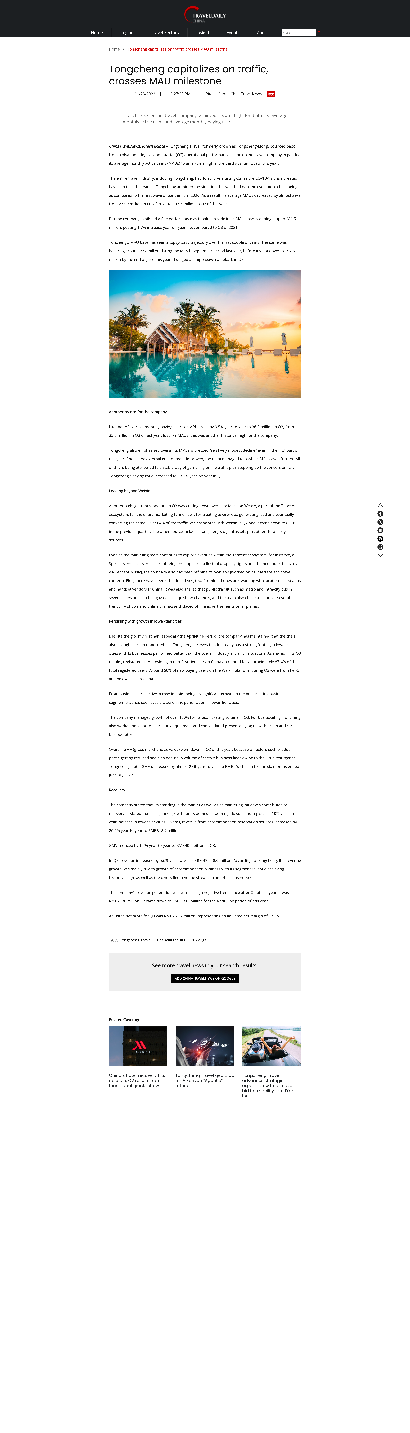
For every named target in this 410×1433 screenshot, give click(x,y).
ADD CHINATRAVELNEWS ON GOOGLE (205, 978)
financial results (171, 940)
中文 (271, 94)
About (263, 32)
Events (233, 32)
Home (97, 32)
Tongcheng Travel (135, 940)
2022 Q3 (198, 940)
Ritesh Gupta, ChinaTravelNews (234, 93)
